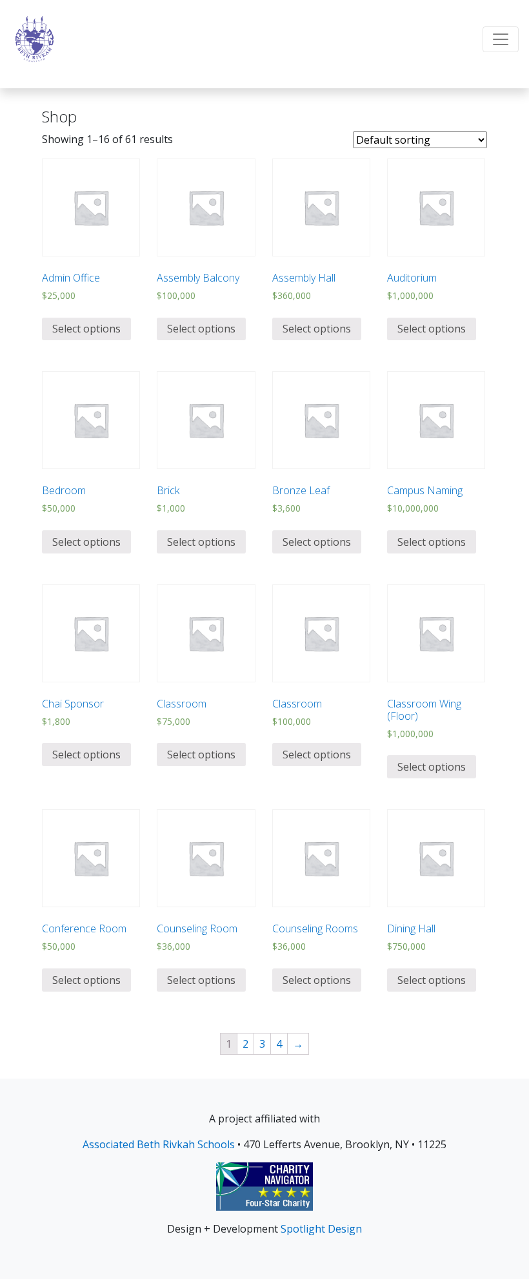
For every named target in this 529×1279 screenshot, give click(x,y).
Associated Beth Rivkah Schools (159, 1144)
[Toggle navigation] (501, 39)
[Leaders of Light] (34, 39)
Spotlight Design (321, 1229)
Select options (86, 329)
